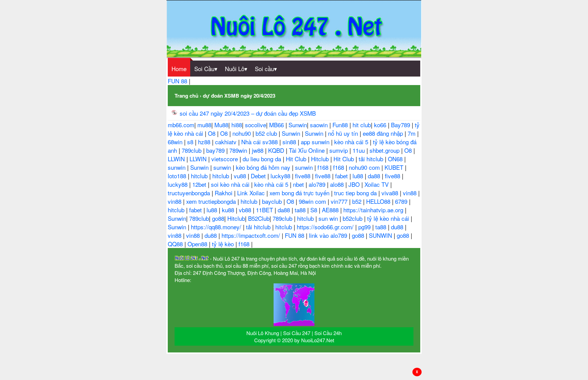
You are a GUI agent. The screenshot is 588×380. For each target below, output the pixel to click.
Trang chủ (186, 95)
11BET (265, 209)
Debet (259, 175)
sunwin (177, 167)
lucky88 (281, 175)
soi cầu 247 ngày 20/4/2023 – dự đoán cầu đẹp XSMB (248, 113)
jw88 (258, 150)
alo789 (318, 184)
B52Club (259, 218)
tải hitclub (372, 158)
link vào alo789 (329, 235)
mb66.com (181, 124)
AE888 (331, 209)
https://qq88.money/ (217, 226)
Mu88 (221, 124)
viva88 (390, 192)
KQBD (277, 150)
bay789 (216, 150)
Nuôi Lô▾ (236, 68)
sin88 (290, 141)
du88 (398, 226)
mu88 (204, 124)
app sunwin (316, 141)
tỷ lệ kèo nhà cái (389, 218)
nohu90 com (365, 167)
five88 (303, 175)
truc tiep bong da (356, 192)
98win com (313, 201)
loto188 (178, 175)
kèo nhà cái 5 (352, 141)
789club (192, 150)
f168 (323, 167)
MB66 (277, 124)
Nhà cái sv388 (260, 141)
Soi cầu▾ (266, 68)
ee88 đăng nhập (384, 133)
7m (412, 133)
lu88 (359, 175)
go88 (218, 218)
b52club (353, 218)
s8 (191, 141)
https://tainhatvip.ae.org (374, 209)
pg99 (365, 226)
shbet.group (385, 150)
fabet (342, 175)
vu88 (241, 175)
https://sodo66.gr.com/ (326, 226)
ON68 (396, 158)
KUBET (395, 167)
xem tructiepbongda (212, 201)
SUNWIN (381, 235)
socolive (255, 124)
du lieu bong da (263, 158)
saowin (319, 124)
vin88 (410, 192)
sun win (329, 218)
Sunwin (298, 124)
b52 (357, 201)
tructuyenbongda (190, 192)
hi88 (236, 124)
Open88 (198, 243)
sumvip (339, 150)
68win (176, 141)
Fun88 (340, 124)
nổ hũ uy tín (344, 133)
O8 (212, 133)
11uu (359, 150)
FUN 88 (178, 81)
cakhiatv (226, 141)
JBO (354, 184)
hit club (362, 124)
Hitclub (320, 158)
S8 (314, 209)
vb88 (246, 209)
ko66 (381, 124)
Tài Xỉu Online (307, 150)
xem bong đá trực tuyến (300, 192)
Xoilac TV (377, 184)
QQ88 (176, 243)
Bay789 (401, 124)
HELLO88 (379, 201)
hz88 (205, 141)
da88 (375, 175)
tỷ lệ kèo (223, 243)
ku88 (229, 209)
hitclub (200, 175)
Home (179, 68)
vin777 (340, 201)
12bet (200, 184)
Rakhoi (224, 192)
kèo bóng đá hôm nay (264, 167)
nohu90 (242, 133)
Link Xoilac (251, 192)
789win (239, 150)
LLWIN (177, 158)
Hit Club (297, 158)
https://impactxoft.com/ (252, 235)
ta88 (301, 209)
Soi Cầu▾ (205, 68)
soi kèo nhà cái (231, 184)
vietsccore (225, 158)
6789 (402, 201)
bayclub (272, 201)
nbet (299, 184)
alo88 (337, 184)
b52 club (267, 133)
